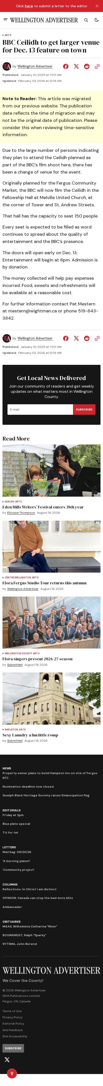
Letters (9, 847)
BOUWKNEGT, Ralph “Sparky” (24, 935)
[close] (97, 6)
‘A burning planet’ (16, 861)
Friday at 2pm (13, 815)
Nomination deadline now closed (28, 787)
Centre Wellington (18, 578)
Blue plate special (16, 824)
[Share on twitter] (76, 66)
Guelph (9, 502)
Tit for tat (10, 833)
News (6, 768)
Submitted (14, 664)
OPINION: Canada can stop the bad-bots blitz (37, 898)
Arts (8, 35)
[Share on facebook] (66, 66)
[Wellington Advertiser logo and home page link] (44, 20)
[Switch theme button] (96, 20)
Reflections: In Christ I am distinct (29, 889)
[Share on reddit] (87, 66)
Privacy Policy (12, 1017)
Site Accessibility (15, 1036)
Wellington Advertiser (35, 66)
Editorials (11, 810)
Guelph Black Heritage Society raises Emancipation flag (46, 795)
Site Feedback (12, 1030)
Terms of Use (12, 1011)
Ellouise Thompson (21, 512)
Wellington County (18, 653)
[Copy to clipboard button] (96, 66)
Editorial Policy (13, 1024)
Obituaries (11, 922)
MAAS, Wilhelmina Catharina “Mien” (29, 926)
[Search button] (86, 20)
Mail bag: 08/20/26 (16, 852)
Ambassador (12, 907)
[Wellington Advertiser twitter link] (7, 1060)
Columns (9, 884)
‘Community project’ (18, 870)
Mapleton (11, 730)
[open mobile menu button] (5, 19)
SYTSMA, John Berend (19, 944)
